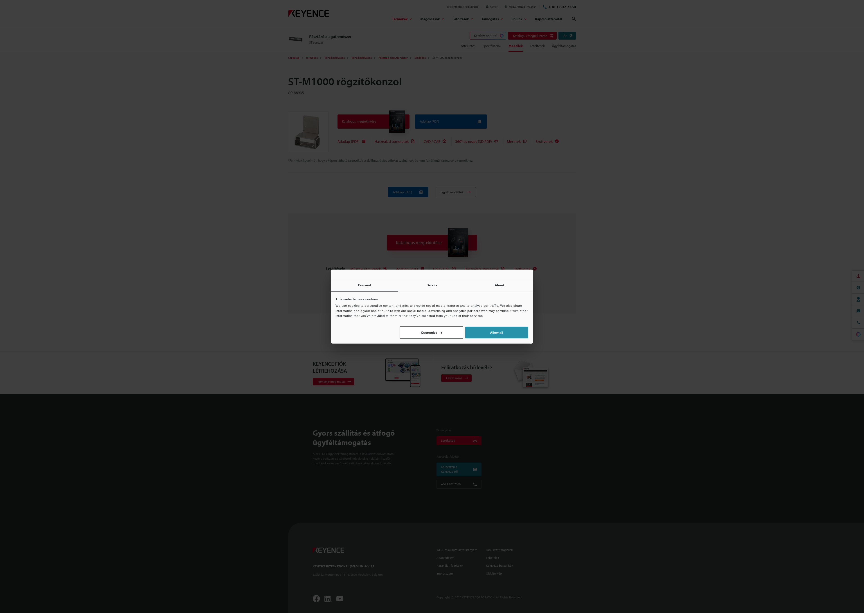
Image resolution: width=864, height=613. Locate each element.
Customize (429, 332)
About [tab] (499, 285)
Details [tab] (432, 285)
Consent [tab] (364, 285)
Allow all (496, 332)
